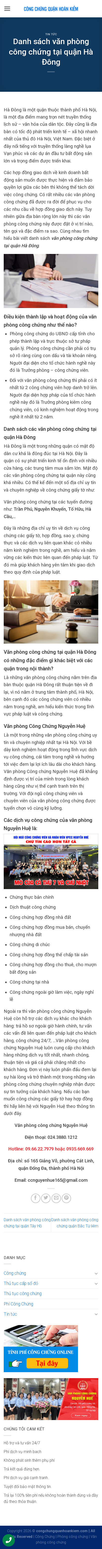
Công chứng (15, 1273)
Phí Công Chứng (18, 1303)
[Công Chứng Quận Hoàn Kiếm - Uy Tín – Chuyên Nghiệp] (51, 8)
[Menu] (7, 8)
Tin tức (51, 34)
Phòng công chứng (72, 1537)
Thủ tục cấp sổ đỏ (21, 1283)
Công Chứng (45, 1537)
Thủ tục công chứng (23, 1293)
